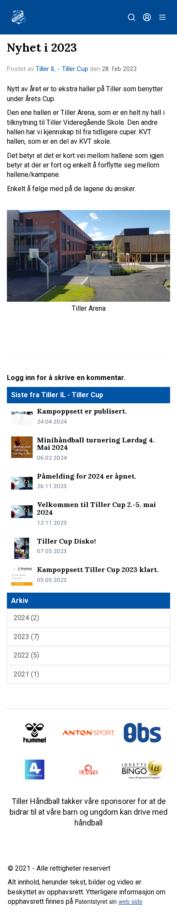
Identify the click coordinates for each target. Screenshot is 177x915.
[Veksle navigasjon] (162, 17)
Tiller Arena (89, 308)
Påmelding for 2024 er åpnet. (86, 476)
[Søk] (131, 17)
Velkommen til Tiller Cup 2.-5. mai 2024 (96, 508)
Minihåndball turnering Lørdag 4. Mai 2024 (96, 444)
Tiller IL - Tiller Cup (62, 69)
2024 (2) (26, 618)
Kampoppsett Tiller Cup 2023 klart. (98, 569)
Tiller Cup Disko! (66, 541)
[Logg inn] (147, 17)
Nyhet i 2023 (42, 47)
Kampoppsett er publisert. (82, 411)
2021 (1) (26, 674)
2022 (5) (26, 655)
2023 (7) (26, 637)
